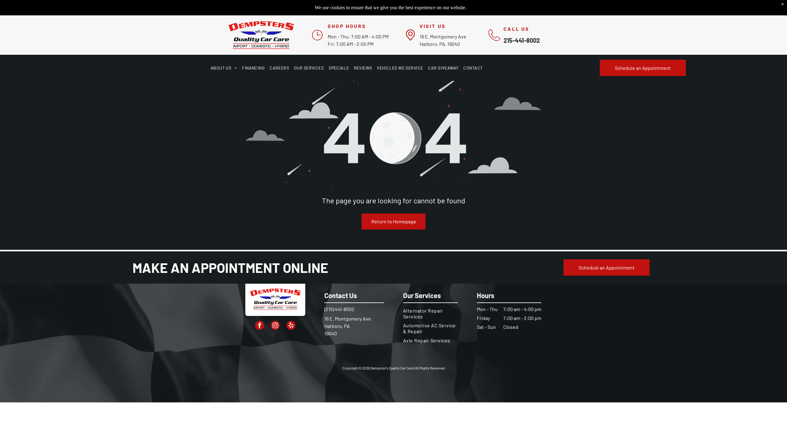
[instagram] (275, 326)
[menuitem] (223, 67)
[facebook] (259, 326)
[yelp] (291, 326)
